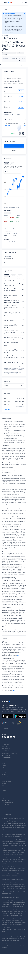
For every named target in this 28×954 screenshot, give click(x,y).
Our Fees (4, 772)
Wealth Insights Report (7, 802)
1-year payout (7, 233)
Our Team (4, 774)
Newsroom (4, 779)
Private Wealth (5, 750)
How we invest (5, 744)
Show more (6, 409)
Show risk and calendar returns (11, 245)
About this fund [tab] (5, 65)
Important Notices (6, 788)
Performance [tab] (16, 65)
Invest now (14, 145)
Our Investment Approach (8, 770)
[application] (14, 190)
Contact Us (4, 790)
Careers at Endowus (6, 781)
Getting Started (5, 767)
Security (4, 783)
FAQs (3, 807)
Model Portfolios (6, 748)
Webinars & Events (6, 800)
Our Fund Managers (6, 776)
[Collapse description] (24, 13)
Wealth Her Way (6, 804)
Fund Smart (4, 746)
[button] (12, 2)
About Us (4, 765)
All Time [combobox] (7, 171)
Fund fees (6, 385)
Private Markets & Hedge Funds (9, 753)
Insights (3, 798)
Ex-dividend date (7, 237)
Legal (3, 785)
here (11, 15)
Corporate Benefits (6, 757)
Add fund (14, 150)
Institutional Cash (6, 755)
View (22, 90)
